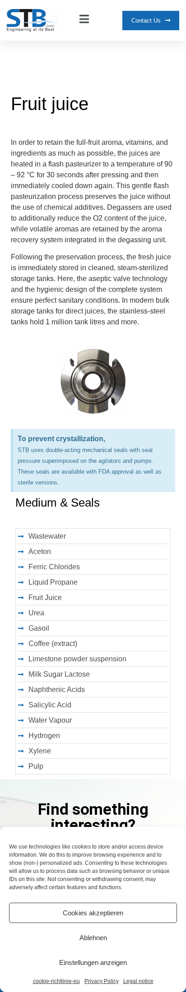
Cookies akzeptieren (93, 913)
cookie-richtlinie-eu (56, 981)
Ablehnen (93, 937)
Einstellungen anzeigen (93, 962)
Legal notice (138, 981)
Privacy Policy (101, 981)
